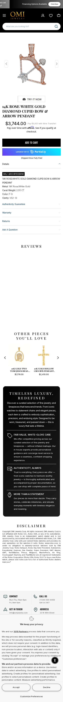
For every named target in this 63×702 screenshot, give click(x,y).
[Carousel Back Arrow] (6, 63)
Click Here (50, 4)
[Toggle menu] (4, 15)
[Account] (43, 15)
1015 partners (21, 631)
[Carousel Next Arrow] (56, 63)
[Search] (56, 26)
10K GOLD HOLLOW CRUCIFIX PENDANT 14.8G (44, 369)
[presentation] (5, 357)
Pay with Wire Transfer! (42, 123)
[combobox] (31, 26)
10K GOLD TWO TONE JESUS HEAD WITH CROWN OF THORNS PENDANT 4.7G (19, 369)
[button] (55, 660)
